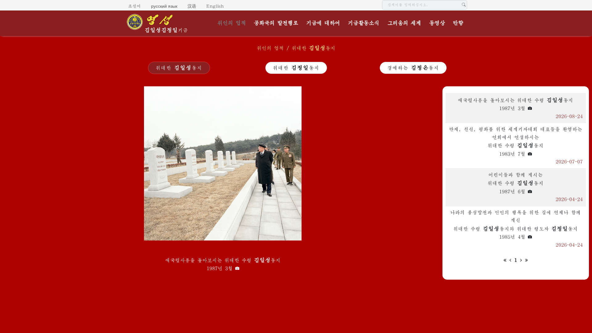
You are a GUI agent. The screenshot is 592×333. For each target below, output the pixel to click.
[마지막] (526, 259)
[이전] (510, 259)
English (215, 6)
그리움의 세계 (404, 23)
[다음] (521, 259)
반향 (458, 23)
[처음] (505, 259)
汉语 (191, 6)
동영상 (437, 23)
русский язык (164, 6)
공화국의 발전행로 (276, 23)
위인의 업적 (231, 23)
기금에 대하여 (323, 23)
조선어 (134, 6)
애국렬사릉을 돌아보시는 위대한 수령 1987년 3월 (223, 264)
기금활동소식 (363, 23)
